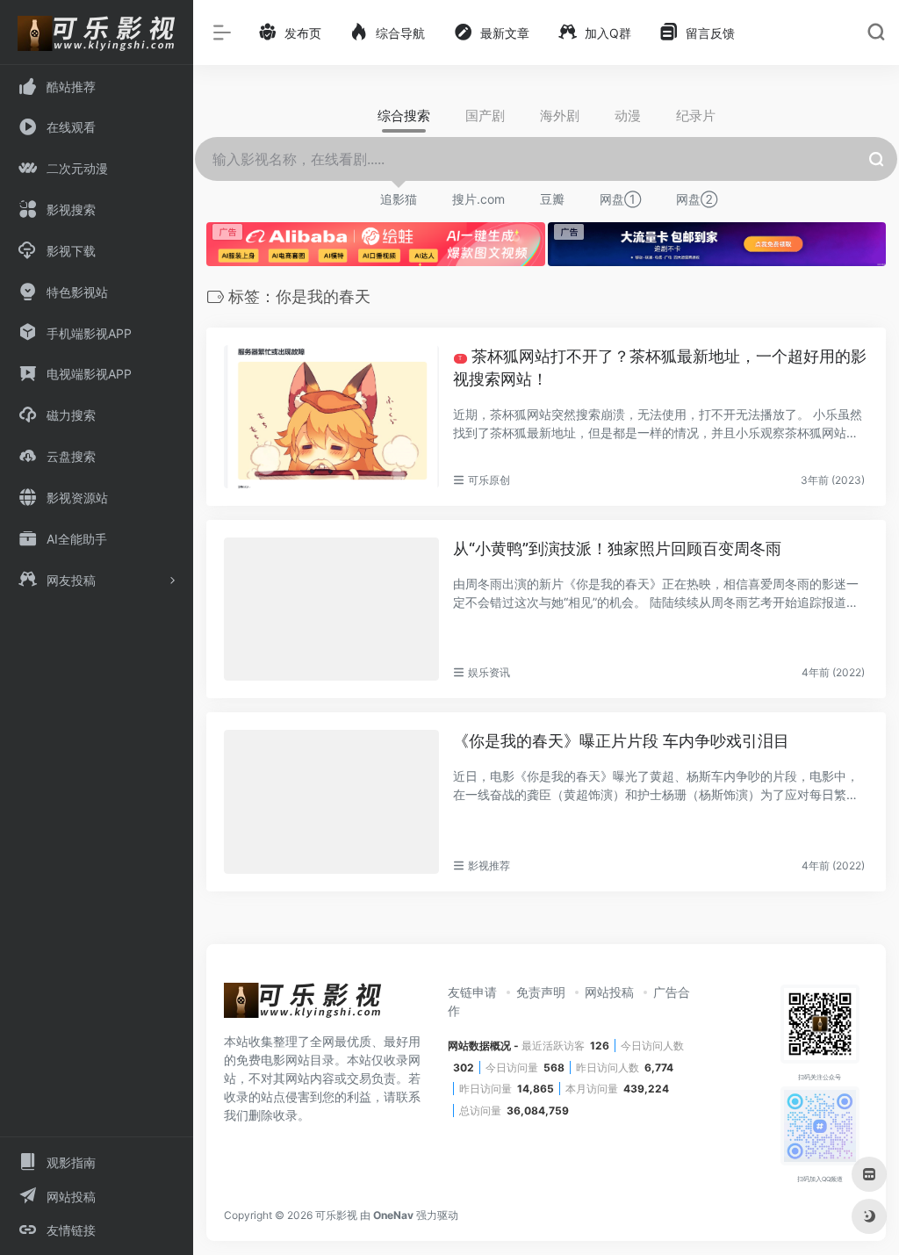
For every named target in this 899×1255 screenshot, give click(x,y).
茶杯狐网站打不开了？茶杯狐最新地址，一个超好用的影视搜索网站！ (660, 367)
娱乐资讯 (489, 672)
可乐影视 (336, 1215)
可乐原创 (489, 480)
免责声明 (540, 992)
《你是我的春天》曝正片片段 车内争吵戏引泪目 (621, 741)
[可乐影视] (303, 1005)
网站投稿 (609, 992)
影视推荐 (489, 865)
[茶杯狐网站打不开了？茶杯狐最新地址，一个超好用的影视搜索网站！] (331, 416)
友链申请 (472, 992)
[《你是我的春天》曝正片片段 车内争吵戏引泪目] (331, 801)
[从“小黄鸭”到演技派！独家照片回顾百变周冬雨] (331, 609)
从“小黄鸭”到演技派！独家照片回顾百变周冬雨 (617, 548)
